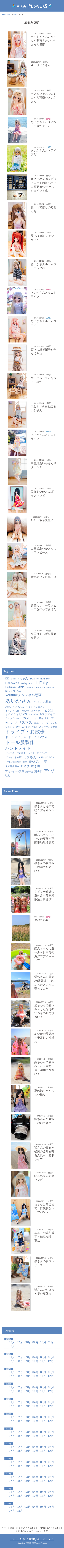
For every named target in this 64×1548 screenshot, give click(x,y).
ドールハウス (37, 737)
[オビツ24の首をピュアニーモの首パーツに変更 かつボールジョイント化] (17, 187)
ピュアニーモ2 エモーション (20, 753)
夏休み (34, 762)
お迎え (47, 701)
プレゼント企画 (13, 757)
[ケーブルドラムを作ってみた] (17, 386)
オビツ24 (21, 714)
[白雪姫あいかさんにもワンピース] (17, 556)
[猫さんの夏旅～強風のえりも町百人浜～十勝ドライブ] (21, 1155)
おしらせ (37, 702)
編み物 (29, 771)
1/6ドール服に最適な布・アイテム (32, 1539)
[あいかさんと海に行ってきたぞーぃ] (17, 130)
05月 (43, 1357)
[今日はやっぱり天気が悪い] (17, 642)
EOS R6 (34, 678)
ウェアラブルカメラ (30, 710)
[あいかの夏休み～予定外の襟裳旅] (21, 1042)
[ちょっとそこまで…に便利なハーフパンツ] (21, 1212)
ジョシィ (10, 726)
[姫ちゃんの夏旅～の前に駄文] (21, 1127)
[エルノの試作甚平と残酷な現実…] (21, 1241)
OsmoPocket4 (47, 687)
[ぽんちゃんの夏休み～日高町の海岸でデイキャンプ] (21, 956)
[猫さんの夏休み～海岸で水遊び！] (21, 871)
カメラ (27, 718)
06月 (12, 1342)
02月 (20, 1357)
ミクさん (30, 757)
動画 (25, 762)
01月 (12, 1357)
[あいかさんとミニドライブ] (17, 300)
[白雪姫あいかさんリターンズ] (17, 471)
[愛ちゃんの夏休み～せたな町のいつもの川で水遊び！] (21, 1013)
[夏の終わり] (21, 928)
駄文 (7, 775)
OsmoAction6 (32, 687)
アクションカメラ (35, 707)
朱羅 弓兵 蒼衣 (12, 766)
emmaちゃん (19, 678)
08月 (28, 1342)
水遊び (25, 766)
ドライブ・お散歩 (25, 731)
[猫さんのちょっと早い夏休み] (21, 1297)
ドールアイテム (15, 737)
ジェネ (53, 723)
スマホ (34, 727)
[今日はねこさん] (17, 73)
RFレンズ (10, 691)
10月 (43, 1342)
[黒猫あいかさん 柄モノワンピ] (17, 499)
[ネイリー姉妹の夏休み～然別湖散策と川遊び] (21, 899)
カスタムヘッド (13, 718)
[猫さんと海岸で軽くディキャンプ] (21, 814)
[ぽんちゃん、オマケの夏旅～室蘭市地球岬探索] (21, 842)
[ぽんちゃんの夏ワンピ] (21, 1184)
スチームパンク (23, 727)
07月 (20, 1342)
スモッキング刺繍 (48, 726)
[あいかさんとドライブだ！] (17, 158)
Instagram (26, 683)
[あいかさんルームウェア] (17, 329)
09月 (35, 1342)
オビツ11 (47, 710)
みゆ (8, 706)
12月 (12, 1346)
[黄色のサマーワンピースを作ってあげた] (17, 613)
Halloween (12, 683)
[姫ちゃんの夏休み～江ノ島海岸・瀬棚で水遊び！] (21, 1070)
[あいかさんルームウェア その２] (17, 272)
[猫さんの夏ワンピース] (21, 1269)
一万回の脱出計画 (13, 762)
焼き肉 (35, 766)
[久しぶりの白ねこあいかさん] (17, 414)
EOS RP (45, 678)
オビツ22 (10, 714)
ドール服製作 (19, 742)
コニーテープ (41, 723)
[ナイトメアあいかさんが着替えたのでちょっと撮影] (17, 44)
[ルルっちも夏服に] (17, 528)
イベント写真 (12, 710)
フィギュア (42, 753)
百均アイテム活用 (14, 771)
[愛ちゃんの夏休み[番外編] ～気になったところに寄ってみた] (21, 985)
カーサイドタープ (44, 718)
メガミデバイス (46, 757)
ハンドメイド (18, 748)
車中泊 (50, 770)
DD (7, 678)
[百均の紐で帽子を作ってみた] (17, 357)
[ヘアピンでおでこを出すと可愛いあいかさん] (17, 101)
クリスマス (23, 722)
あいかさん (18, 701)
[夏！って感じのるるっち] (17, 215)
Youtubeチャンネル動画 (23, 695)
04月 (35, 1357)
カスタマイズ (47, 714)
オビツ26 (33, 714)
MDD (20, 687)
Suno (19, 691)
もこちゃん (19, 707)
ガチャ (9, 723)
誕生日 (38, 771)
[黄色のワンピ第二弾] (17, 585)
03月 (28, 1357)
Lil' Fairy (41, 683)
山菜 (44, 762)
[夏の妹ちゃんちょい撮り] (21, 1098)
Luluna (10, 687)
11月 (51, 1342)
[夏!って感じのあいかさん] (17, 244)
